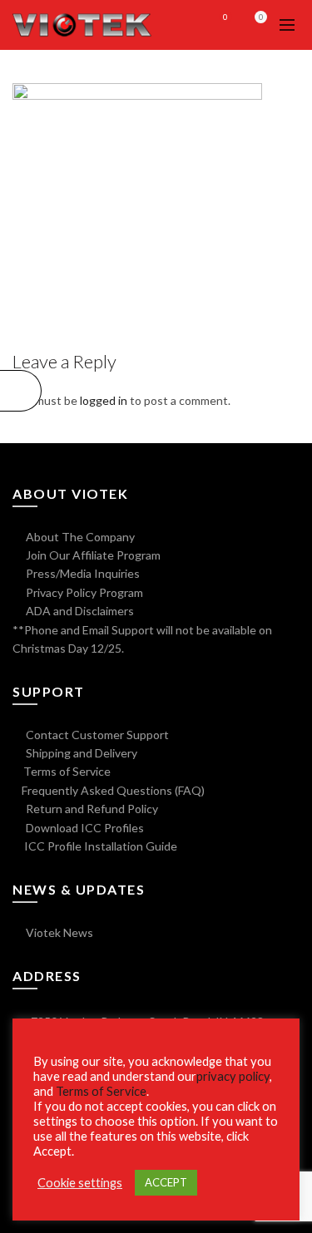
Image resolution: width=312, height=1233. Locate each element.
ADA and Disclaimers (78, 611)
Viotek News (58, 932)
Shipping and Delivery (80, 753)
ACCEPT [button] (166, 1182)
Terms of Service (67, 771)
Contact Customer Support (96, 734)
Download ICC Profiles (83, 828)
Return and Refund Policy (90, 808)
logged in (103, 400)
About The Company (79, 537)
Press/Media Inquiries (81, 573)
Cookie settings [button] (79, 1183)
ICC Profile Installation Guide (99, 846)
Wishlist (225, 17)
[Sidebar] (21, 391)
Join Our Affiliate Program (92, 555)
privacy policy (233, 1076)
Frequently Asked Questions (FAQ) (113, 790)
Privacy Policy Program (83, 592)
